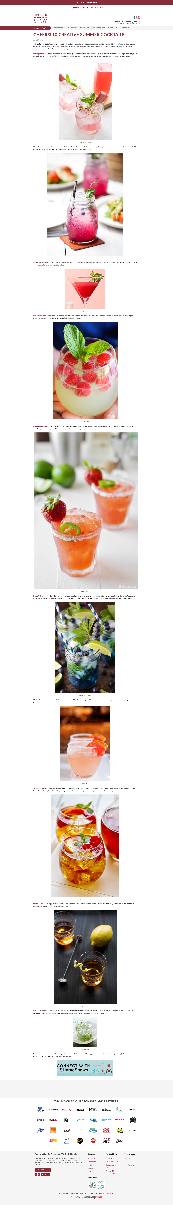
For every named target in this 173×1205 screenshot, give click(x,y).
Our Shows (92, 1162)
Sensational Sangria (40, 788)
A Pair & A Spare (87, 257)
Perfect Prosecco (39, 316)
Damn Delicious (87, 421)
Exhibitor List (84, 28)
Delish (87, 311)
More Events (125, 28)
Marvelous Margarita (40, 426)
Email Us (91, 1168)
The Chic (87, 591)
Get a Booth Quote (112, 1162)
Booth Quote (41, 28)
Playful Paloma (38, 700)
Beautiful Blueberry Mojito (43, 596)
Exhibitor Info (113, 28)
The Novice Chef (87, 695)
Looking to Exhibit (99, 28)
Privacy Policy (109, 1193)
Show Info (127, 1158)
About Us (91, 1158)
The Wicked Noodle (87, 899)
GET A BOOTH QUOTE (86, 3)
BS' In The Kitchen (87, 783)
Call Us (90, 1172)
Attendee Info (58, 28)
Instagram (113, 1054)
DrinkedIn (87, 1049)
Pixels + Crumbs (87, 142)
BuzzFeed (87, 1006)
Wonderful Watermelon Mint (43, 262)
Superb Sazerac (38, 904)
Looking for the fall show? (86, 8)
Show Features (71, 28)
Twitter (105, 1054)
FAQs (126, 1162)
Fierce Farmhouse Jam (41, 147)
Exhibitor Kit (110, 1158)
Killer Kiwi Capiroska (40, 1011)
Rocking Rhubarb (39, 54)
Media (90, 1165)
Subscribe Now (42, 1170)
